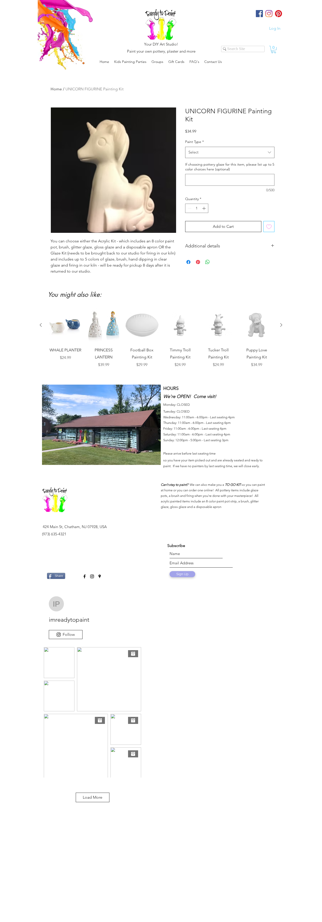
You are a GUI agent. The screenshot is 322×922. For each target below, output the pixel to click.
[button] (157, 61)
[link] (273, 49)
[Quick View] (65, 325)
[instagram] (92, 576)
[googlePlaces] (99, 576)
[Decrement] (189, 208)
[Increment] (204, 208)
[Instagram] (268, 13)
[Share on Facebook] (188, 262)
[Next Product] (281, 325)
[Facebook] (259, 13)
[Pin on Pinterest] (198, 262)
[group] (161, 341)
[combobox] (229, 152)
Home (56, 89)
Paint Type (194, 141)
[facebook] (84, 576)
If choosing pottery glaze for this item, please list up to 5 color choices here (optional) (229, 167)
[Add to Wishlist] (268, 226)
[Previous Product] (41, 325)
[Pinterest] (278, 13)
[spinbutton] (196, 208)
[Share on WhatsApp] (208, 262)
